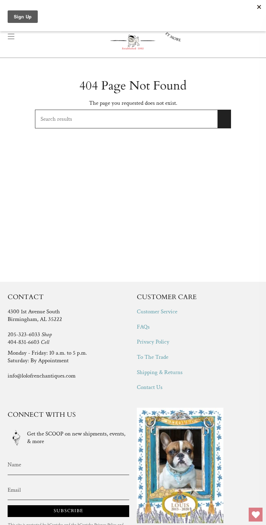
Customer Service (157, 311)
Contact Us (149, 387)
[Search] (224, 119)
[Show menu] (11, 36)
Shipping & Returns (160, 372)
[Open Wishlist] (256, 515)
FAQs (143, 327)
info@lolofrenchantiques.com (42, 376)
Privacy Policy (153, 342)
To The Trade (152, 357)
